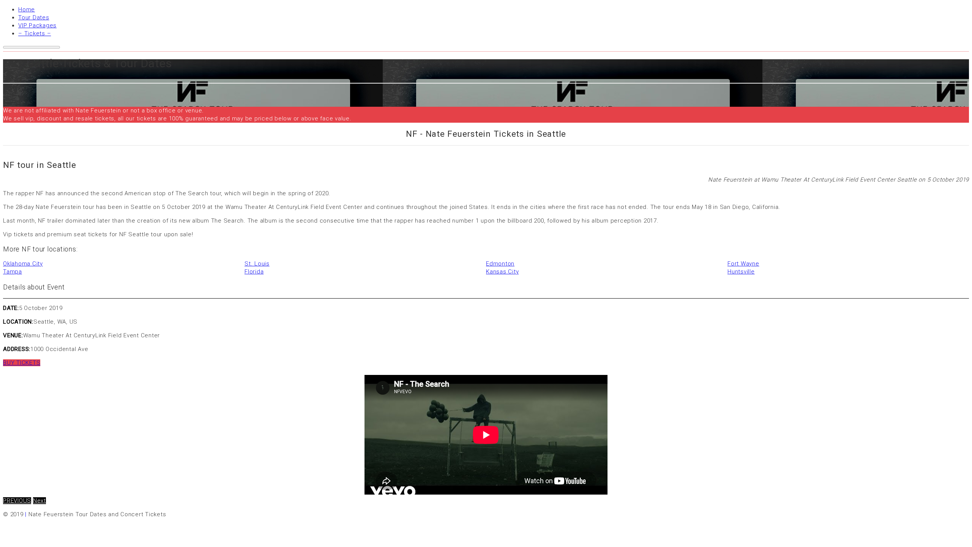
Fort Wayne (743, 263)
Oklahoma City (23, 263)
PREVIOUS (17, 500)
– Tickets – (34, 33)
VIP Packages (37, 25)
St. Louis (257, 263)
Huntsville (741, 271)
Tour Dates (33, 17)
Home (26, 9)
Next (39, 500)
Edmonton (500, 263)
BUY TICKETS (21, 362)
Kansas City (502, 271)
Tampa (12, 271)
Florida (254, 271)
